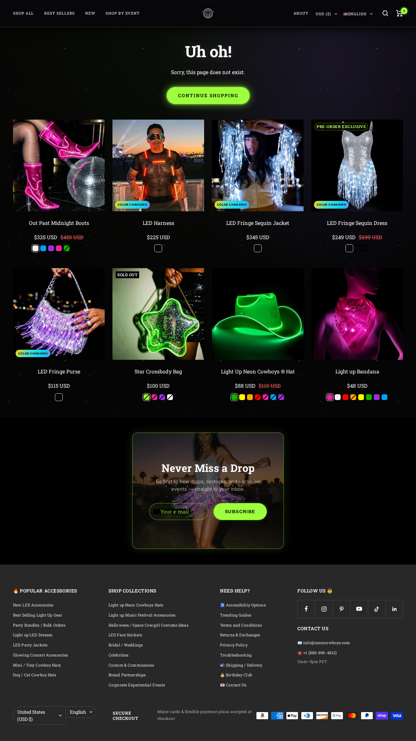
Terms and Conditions (241, 625)
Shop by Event (123, 13)
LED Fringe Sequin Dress (357, 222)
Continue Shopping (208, 95)
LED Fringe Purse (59, 371)
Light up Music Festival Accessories (142, 615)
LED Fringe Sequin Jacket (257, 222)
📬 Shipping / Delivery (241, 665)
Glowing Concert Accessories (40, 655)
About (301, 13)
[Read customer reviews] (59, 230)
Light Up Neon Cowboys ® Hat (258, 371)
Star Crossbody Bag (158, 371)
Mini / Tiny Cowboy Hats (37, 665)
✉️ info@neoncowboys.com (323, 642)
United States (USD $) (31, 715)
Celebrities (118, 655)
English (78, 712)
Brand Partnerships (127, 674)
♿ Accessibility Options (243, 605)
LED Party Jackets (30, 645)
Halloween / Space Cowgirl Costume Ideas (148, 625)
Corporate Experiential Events (137, 684)
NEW (90, 13)
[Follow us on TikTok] (377, 609)
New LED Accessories (33, 605)
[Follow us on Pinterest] (341, 609)
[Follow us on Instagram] (324, 609)
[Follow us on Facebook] (306, 609)
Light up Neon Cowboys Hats (136, 605)
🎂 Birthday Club (236, 674)
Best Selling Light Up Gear (37, 615)
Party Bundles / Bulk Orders (39, 625)
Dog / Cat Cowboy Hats (35, 674)
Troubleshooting (236, 655)
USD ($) (323, 13)
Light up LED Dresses (32, 634)
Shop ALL (23, 13)
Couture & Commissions (131, 665)
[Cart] (399, 13)
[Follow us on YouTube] (359, 609)
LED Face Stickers (125, 634)
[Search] (385, 13)
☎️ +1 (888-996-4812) (317, 652)
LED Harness (158, 222)
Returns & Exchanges (240, 634)
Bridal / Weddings (126, 645)
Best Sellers (59, 13)
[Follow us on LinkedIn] (394, 609)
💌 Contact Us (233, 684)
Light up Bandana (357, 371)
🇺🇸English (355, 13)
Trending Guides (235, 615)
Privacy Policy (234, 645)
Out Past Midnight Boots (59, 222)
